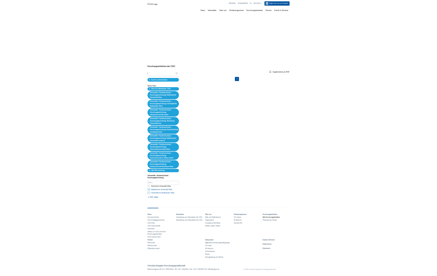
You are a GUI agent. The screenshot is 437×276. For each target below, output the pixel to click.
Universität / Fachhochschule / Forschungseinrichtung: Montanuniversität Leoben (161, 112)
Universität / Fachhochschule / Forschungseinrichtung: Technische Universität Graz (162, 121)
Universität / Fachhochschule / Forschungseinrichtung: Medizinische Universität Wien (163, 95)
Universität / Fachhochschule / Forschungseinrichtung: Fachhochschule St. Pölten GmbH (161, 155)
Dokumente (243, 3)
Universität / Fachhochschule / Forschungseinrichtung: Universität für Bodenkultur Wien (163, 103)
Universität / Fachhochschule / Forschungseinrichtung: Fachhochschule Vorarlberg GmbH (164, 129)
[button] (251, 3)
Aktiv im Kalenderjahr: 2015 (161, 89)
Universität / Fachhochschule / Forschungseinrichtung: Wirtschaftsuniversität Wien (161, 147)
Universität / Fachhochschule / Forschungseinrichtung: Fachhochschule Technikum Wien (161, 164)
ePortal (232, 3)
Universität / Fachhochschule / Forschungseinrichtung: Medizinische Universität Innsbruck (163, 138)
